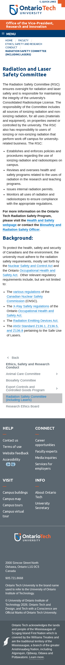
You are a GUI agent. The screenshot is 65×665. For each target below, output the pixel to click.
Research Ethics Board (22, 406)
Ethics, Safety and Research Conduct (27, 365)
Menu (11, 34)
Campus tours (13, 505)
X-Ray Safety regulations (31, 306)
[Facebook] (16, 551)
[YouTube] (49, 551)
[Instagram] (32, 551)
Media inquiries (46, 457)
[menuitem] (11, 40)
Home (9, 40)
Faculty (23, 40)
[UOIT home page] (33, 10)
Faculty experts (46, 451)
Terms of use (12, 446)
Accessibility (11, 459)
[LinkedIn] (40, 551)
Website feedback (16, 453)
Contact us (10, 440)
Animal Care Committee (23, 374)
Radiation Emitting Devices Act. (35, 320)
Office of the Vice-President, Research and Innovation (29, 24)
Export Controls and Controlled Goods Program (25, 388)
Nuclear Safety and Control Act (30, 266)
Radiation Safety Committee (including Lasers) (26, 398)
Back (15, 357)
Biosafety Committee (21, 380)
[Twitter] (24, 551)
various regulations (26, 292)
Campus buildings (15, 492)
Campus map (12, 499)
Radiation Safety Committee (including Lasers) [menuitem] (25, 53)
